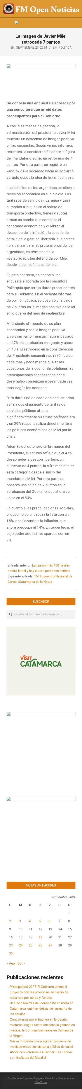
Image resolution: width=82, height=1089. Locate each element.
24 (21, 945)
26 (40, 945)
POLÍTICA (65, 47)
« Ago (11, 963)
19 (40, 937)
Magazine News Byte (44, 1078)
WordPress (40, 1082)
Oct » (21, 963)
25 (30, 945)
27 (50, 945)
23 (11, 945)
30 (11, 953)
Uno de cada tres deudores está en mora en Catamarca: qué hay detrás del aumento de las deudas (41, 1008)
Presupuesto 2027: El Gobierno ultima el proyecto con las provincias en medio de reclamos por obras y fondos (39, 992)
